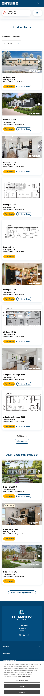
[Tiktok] (28, 635)
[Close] (40, 664)
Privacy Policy (26, 676)
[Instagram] (20, 635)
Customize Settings (22, 680)
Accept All (22, 692)
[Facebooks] (16, 635)
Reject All (22, 686)
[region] (22, 678)
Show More (22, 441)
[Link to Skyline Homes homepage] (10, 3)
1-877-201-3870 (22, 626)
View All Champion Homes (22, 593)
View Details (9, 87)
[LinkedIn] (24, 635)
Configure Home (24, 87)
